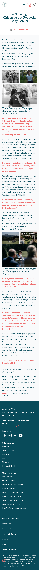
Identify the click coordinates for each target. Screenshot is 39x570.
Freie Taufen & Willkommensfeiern (15, 508)
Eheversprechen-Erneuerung (12, 492)
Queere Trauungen (9, 480)
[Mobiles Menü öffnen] (24, 4)
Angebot (5, 446)
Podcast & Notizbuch (10, 466)
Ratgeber (5, 458)
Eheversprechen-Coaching (12, 504)
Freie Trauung (7, 477)
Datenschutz (7, 529)
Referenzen (6, 454)
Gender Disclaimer (9, 534)
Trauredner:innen (8, 450)
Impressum (6, 524)
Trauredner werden (9, 549)
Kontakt (5, 539)
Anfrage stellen (9, 566)
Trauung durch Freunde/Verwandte (15, 500)
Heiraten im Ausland (9, 488)
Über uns (5, 462)
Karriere (5, 544)
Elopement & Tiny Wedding (12, 484)
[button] (3, 560)
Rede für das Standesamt (11, 496)
